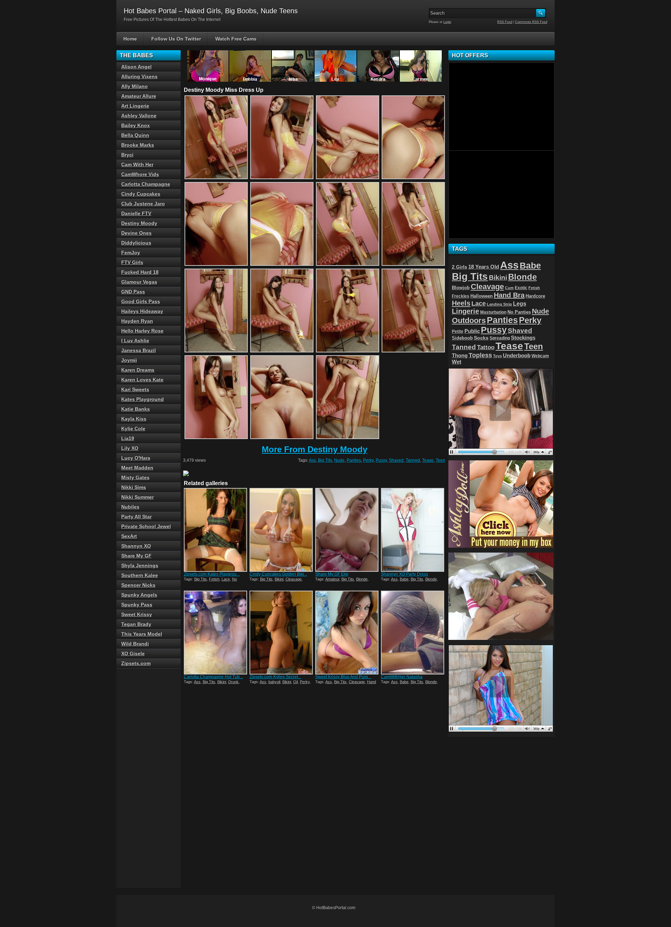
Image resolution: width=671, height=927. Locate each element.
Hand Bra (509, 295)
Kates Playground (142, 399)
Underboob (517, 355)
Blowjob (461, 287)
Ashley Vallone (139, 115)
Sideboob (462, 338)
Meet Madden (137, 467)
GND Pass (133, 291)
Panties (354, 460)
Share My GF (136, 556)
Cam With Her (137, 164)
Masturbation (493, 312)
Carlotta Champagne (145, 184)
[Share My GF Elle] (347, 530)
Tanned (413, 460)
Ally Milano (134, 86)
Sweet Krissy (136, 614)
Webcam (540, 355)
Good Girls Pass (140, 301)
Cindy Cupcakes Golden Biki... (278, 574)
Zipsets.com (136, 663)
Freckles (460, 296)
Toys (497, 356)
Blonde (362, 579)
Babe (404, 579)
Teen (440, 460)
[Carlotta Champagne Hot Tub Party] (216, 632)
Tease (428, 460)
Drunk (233, 682)
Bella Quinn (135, 135)
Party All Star (136, 516)
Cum (509, 288)
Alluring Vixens (139, 76)
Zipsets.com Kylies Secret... (275, 676)
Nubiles (130, 507)
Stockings (523, 338)
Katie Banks (135, 409)
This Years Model (141, 634)
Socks (481, 338)
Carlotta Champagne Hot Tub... (213, 676)
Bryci (127, 155)
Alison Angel (136, 67)
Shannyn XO (136, 546)
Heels (461, 303)
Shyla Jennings (139, 565)
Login (447, 22)
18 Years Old (483, 267)
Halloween (481, 296)
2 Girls (459, 267)
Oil (295, 682)
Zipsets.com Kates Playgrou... (212, 574)
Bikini (279, 579)
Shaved (396, 460)
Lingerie (465, 311)
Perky (368, 460)
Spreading (500, 338)
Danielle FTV (136, 213)
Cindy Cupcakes (140, 194)
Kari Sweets (135, 389)
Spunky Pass (136, 604)
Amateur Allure (138, 96)
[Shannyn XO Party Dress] (413, 530)
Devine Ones (136, 233)
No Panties (519, 312)
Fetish (214, 579)
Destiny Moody (139, 223)
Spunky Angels (139, 595)
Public (472, 331)
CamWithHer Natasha (402, 676)
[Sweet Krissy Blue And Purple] (347, 632)
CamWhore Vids (140, 174)
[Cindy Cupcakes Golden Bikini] (282, 530)
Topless (480, 355)
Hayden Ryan (137, 321)
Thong (460, 355)
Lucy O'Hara (135, 458)
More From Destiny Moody (314, 449)
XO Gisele (133, 653)
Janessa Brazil (138, 350)
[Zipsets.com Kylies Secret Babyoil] (282, 632)
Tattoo (486, 347)
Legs (519, 303)
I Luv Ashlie (135, 340)
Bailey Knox (135, 125)
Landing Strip (499, 304)
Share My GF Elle (331, 574)
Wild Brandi (135, 644)
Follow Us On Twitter (176, 39)
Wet (456, 362)
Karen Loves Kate (142, 379)
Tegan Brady (136, 624)
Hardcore (535, 296)
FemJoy (130, 252)
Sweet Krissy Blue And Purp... (343, 676)
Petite (457, 331)
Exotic (521, 287)
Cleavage (294, 579)
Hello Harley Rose (142, 331)
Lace (226, 579)
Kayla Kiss (133, 419)
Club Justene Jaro (143, 203)
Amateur (332, 579)
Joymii (129, 360)
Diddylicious (136, 243)
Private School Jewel (146, 526)
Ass (312, 460)
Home (130, 39)
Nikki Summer (137, 497)
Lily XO (129, 448)
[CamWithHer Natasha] (413, 632)
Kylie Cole (133, 428)
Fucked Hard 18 (140, 272)
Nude (339, 460)
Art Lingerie (135, 106)
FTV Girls (132, 262)
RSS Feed (504, 22)
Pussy (381, 460)
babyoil (274, 682)
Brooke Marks (137, 145)
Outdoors (469, 320)
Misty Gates (135, 477)
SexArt (129, 536)
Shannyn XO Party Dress (404, 574)
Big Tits (325, 460)
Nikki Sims (133, 487)
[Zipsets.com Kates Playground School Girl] (216, 530)
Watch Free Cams (236, 39)
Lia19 (127, 438)
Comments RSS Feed (531, 22)
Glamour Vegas (139, 282)
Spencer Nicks (138, 585)
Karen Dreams (137, 370)
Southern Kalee (139, 575)
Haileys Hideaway (142, 311)
